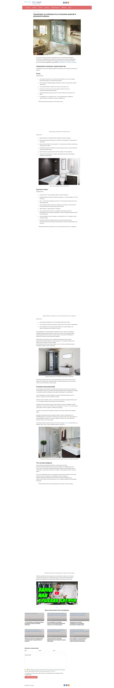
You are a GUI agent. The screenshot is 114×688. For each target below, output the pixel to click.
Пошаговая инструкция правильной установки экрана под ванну (56, 640)
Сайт (54, 650)
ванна (37, 401)
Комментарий (28, 655)
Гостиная (28, 7)
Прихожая (64, 7)
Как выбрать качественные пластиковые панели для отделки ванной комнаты (78, 640)
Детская (47, 7)
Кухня (70, 7)
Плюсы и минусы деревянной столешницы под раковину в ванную (34, 640)
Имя (26, 650)
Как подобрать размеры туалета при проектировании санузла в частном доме (56, 623)
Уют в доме (36, 2)
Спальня (34, 7)
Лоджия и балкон (55, 7)
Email (40, 650)
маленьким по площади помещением (68, 62)
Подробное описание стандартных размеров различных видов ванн (77, 623)
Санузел (40, 7)
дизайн (66, 422)
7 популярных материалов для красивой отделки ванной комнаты (34, 623)
